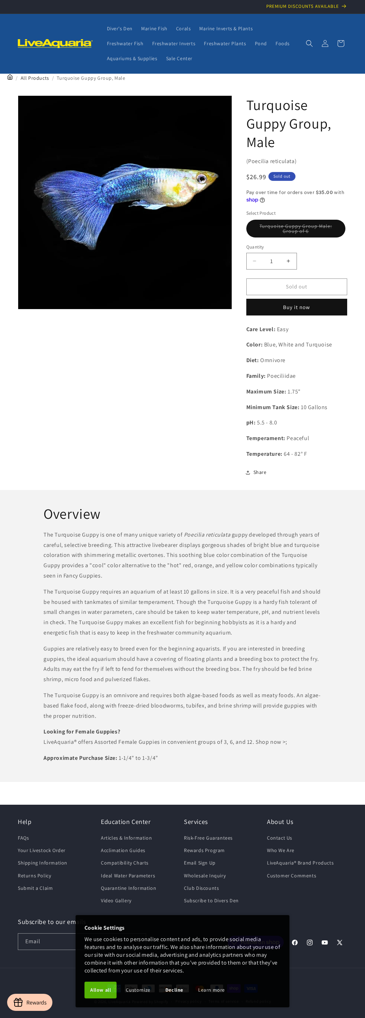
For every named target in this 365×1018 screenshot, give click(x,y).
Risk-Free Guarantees (208, 838)
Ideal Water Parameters (128, 875)
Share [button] (260, 472)
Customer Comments (291, 875)
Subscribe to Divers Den (211, 900)
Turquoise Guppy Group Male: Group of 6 (298, 230)
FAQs (23, 838)
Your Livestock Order (42, 850)
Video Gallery (116, 900)
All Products (35, 78)
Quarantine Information (128, 888)
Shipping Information (42, 863)
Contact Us (279, 838)
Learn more (211, 990)
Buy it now (296, 307)
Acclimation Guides (123, 850)
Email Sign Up (200, 863)
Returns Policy (34, 875)
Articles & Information (126, 838)
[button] (309, 43)
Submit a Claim (35, 888)
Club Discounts (201, 888)
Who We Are (280, 850)
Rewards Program (204, 850)
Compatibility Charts (125, 863)
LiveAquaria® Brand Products (300, 863)
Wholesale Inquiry (205, 875)
